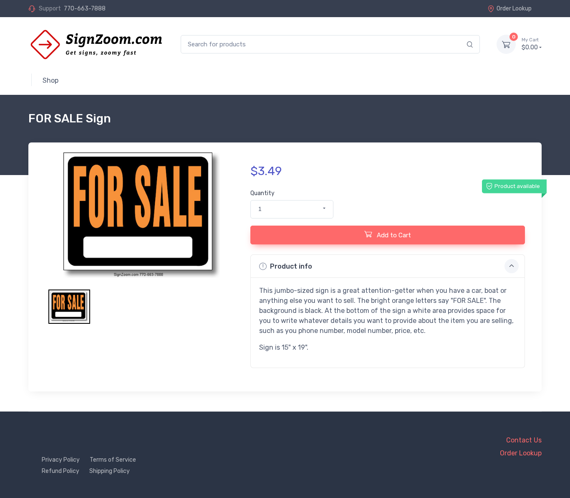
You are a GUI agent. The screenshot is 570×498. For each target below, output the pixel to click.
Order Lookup (514, 8)
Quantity (262, 193)
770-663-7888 (85, 8)
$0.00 (530, 44)
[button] (291, 209)
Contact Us (524, 440)
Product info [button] (291, 266)
